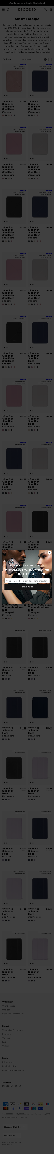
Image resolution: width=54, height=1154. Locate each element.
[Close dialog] (49, 552)
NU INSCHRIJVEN (26, 587)
